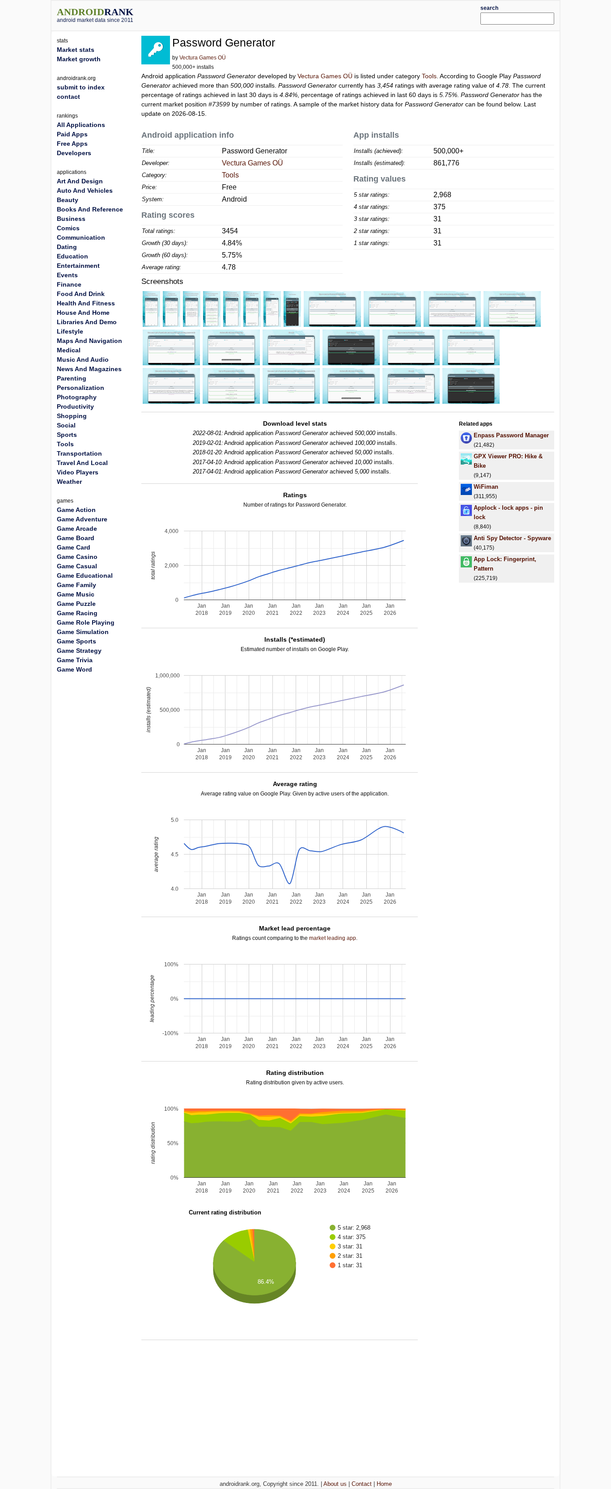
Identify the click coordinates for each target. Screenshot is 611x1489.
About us (335, 1484)
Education (72, 256)
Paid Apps (72, 134)
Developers (74, 153)
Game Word (74, 669)
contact (68, 96)
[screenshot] (151, 308)
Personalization (80, 387)
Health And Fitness (86, 303)
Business (71, 218)
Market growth (79, 59)
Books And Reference (90, 209)
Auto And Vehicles (85, 190)
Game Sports (76, 641)
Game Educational (85, 575)
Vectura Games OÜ (202, 58)
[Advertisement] (326, 14)
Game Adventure (82, 519)
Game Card (73, 547)
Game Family (76, 584)
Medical (69, 350)
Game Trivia (75, 660)
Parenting (71, 378)
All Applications (81, 124)
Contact (362, 1484)
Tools (429, 76)
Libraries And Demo (87, 322)
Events (67, 275)
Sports (67, 434)
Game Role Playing (86, 622)
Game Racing (77, 613)
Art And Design (80, 181)
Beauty (67, 199)
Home (384, 1484)
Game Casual (77, 566)
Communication (81, 237)
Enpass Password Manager (511, 435)
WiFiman (486, 486)
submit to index (81, 87)
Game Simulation (83, 631)
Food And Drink (81, 293)
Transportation (79, 453)
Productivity (75, 406)
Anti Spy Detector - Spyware (512, 538)
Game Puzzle (76, 603)
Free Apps (72, 143)
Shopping (72, 415)
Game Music (75, 594)
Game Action (76, 509)
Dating (67, 246)
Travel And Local (82, 462)
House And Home (83, 312)
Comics (68, 228)
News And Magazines (89, 368)
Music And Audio (83, 359)
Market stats (75, 49)
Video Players (77, 472)
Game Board (75, 537)
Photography (77, 397)
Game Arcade (77, 528)
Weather (69, 481)
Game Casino (77, 556)
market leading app (332, 938)
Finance (69, 284)
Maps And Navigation (89, 340)
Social (66, 425)
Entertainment (78, 265)
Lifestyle (70, 331)
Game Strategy (79, 650)
